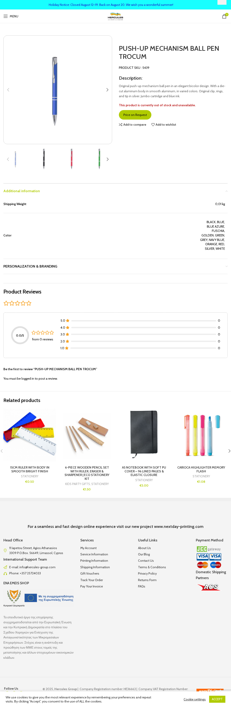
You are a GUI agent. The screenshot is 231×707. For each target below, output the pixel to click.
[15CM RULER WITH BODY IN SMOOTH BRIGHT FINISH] (29, 435)
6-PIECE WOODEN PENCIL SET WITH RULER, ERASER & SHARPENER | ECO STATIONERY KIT (87, 473)
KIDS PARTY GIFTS (77, 484)
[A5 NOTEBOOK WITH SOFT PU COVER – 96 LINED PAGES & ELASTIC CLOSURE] (144, 435)
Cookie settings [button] (195, 699)
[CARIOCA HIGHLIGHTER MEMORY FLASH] (201, 435)
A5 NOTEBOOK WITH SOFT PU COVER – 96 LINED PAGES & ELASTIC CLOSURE (144, 471)
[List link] (38, 567)
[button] (8, 89)
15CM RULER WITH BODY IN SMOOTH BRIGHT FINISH (29, 469)
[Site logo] (115, 16)
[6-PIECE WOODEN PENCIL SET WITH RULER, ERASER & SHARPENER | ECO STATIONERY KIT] (87, 435)
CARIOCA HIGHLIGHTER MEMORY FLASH (201, 469)
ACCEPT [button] (217, 699)
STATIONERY (29, 476)
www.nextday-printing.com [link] (178, 526)
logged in (27, 379)
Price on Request (135, 115)
